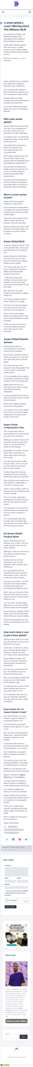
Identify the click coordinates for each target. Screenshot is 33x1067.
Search (8, 1033)
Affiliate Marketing (8, 849)
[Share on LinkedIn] (26, 839)
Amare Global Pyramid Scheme (14, 830)
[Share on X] (7, 839)
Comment (8, 865)
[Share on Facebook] (13, 839)
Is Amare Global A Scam (12, 833)
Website (7, 884)
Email (19, 878)
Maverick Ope (20, 847)
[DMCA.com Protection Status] (4, 1066)
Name (7, 878)
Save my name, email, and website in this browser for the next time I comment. (16, 893)
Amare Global (13, 827)
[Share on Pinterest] (19, 839)
